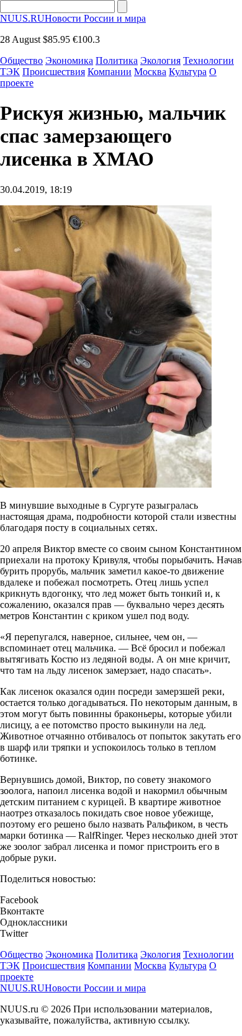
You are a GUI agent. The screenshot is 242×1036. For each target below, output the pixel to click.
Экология (160, 60)
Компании (109, 71)
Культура (188, 71)
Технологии (208, 60)
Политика (117, 60)
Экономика (69, 60)
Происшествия (53, 71)
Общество (21, 60)
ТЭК (10, 71)
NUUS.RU (73, 18)
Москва (150, 71)
